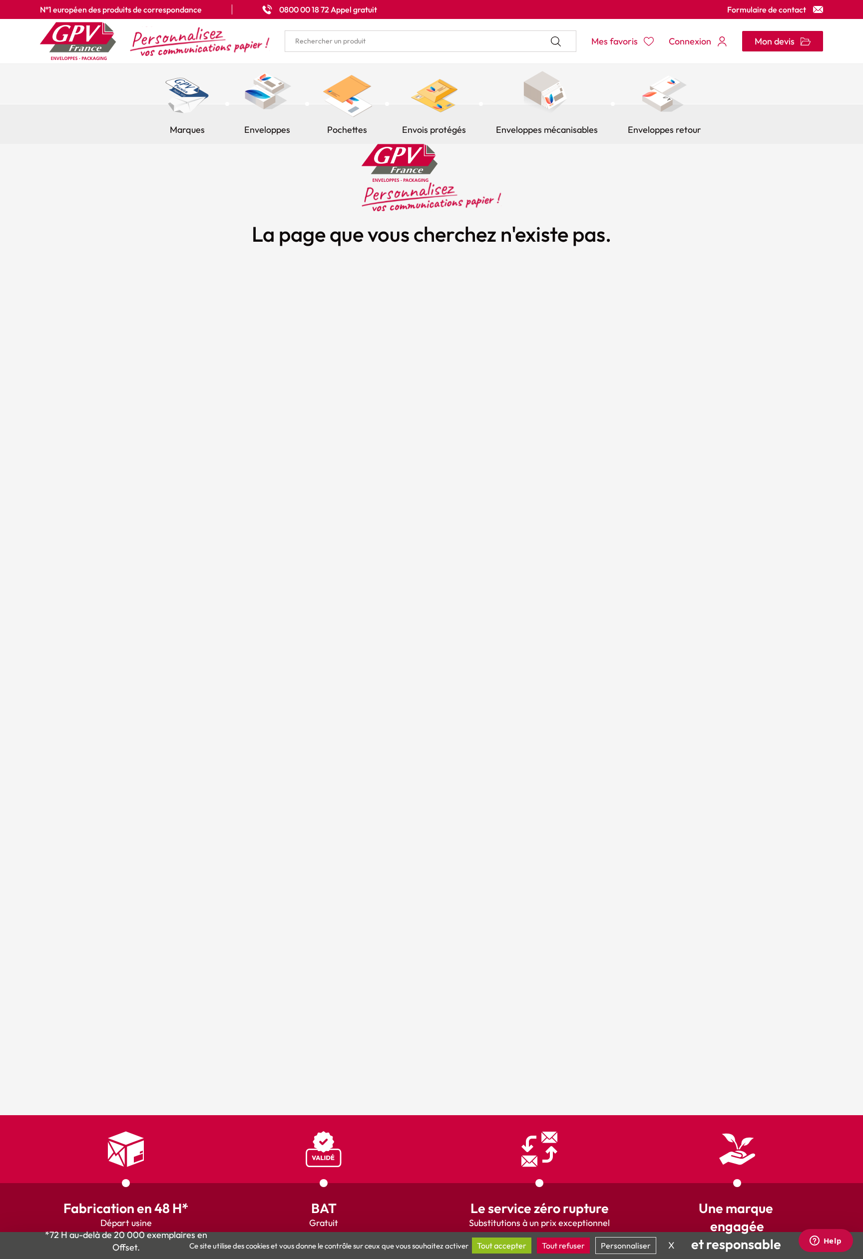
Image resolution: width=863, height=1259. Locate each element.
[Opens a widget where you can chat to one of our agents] (825, 1241)
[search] (430, 41)
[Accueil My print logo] (155, 41)
